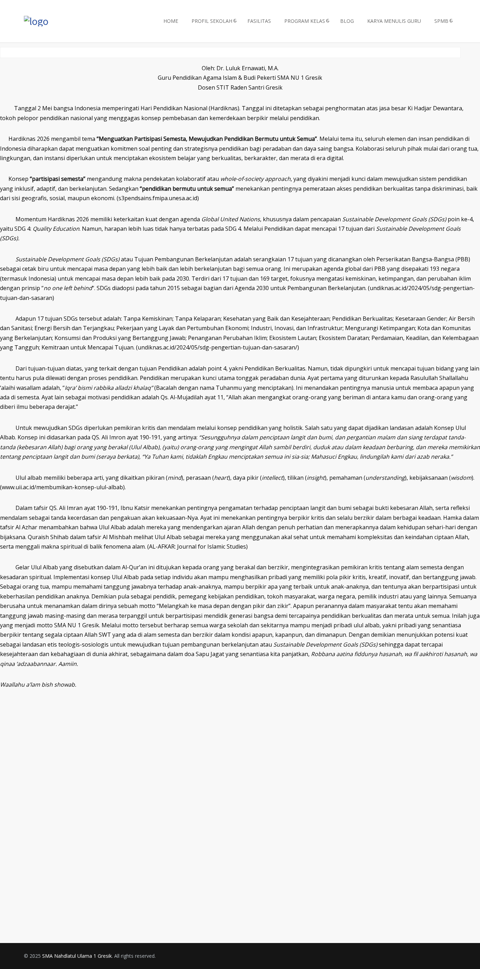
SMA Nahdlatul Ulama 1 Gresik (77, 955)
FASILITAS (259, 21)
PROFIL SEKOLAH (212, 21)
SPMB (441, 21)
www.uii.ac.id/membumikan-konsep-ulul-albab (62, 487)
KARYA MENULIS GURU (394, 21)
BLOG (347, 21)
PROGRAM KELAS (304, 21)
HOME (170, 21)
